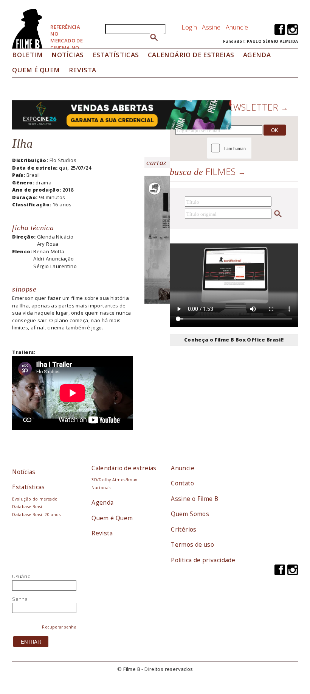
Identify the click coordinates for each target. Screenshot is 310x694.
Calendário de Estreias (191, 54)
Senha (20, 599)
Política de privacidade (203, 560)
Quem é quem (36, 70)
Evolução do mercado (34, 499)
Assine (211, 27)
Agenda (257, 54)
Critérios (184, 529)
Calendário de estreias (124, 468)
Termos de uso (192, 544)
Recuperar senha (59, 627)
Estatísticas (116, 54)
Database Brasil (27, 506)
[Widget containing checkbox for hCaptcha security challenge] (250, 148)
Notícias (67, 54)
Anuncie (237, 27)
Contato (182, 483)
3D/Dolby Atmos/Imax (114, 479)
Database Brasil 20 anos (36, 514)
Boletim (27, 54)
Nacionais (101, 487)
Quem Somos (190, 514)
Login (189, 27)
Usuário (21, 576)
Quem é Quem (112, 518)
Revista (82, 70)
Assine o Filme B (194, 498)
